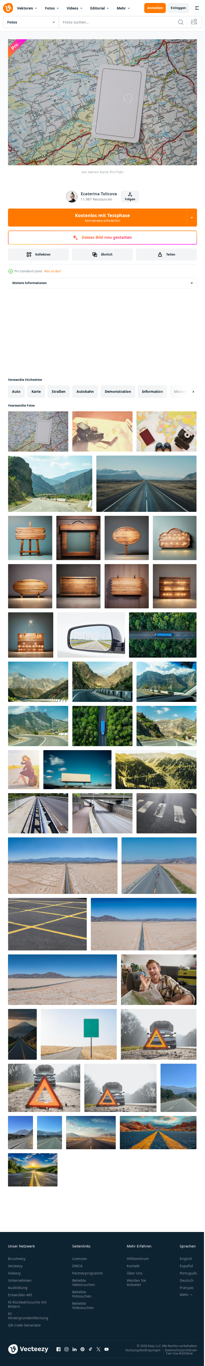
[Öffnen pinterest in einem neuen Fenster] (82, 1346)
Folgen (130, 199)
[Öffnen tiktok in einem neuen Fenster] (90, 1346)
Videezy (14, 1270)
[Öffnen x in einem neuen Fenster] (98, 1346)
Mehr (121, 8)
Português (184, 1270)
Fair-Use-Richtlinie (175, 1350)
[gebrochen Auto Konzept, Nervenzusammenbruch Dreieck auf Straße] (44, 1085)
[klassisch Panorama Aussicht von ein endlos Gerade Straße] (63, 863)
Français (183, 1285)
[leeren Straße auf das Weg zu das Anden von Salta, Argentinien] (178, 1085)
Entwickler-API (20, 1292)
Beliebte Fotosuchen (82, 1291)
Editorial (97, 8)
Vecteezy (15, 1263)
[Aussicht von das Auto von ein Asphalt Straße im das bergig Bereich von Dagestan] (50, 481)
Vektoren (25, 8)
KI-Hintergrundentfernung (28, 1313)
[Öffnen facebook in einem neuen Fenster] (58, 1346)
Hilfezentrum (138, 1256)
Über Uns (134, 1270)
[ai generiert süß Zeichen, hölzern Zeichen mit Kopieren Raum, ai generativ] (30, 535)
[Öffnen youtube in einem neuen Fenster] (106, 1346)
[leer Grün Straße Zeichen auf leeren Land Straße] (79, 1031)
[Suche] (181, 22)
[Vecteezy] (8, 8)
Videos (72, 8)
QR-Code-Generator (24, 1322)
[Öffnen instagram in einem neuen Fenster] (66, 1346)
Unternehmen (20, 1277)
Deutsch (183, 1277)
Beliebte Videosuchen (83, 1302)
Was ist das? (52, 271)
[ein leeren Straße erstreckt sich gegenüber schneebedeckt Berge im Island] (146, 481)
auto (16, 389)
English (182, 1256)
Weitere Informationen (29, 280)
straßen (59, 389)
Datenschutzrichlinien (177, 1347)
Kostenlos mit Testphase (102, 217)
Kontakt (133, 1263)
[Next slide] (185, 389)
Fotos (50, 8)
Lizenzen (79, 1256)
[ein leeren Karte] (38, 429)
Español (182, 1263)
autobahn (85, 389)
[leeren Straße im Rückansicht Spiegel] (91, 632)
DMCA (77, 1263)
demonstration (118, 389)
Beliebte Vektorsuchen (83, 1279)
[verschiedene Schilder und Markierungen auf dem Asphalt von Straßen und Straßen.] (38, 811)
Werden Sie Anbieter (136, 1279)
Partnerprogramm (87, 1270)
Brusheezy (17, 1256)
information (152, 389)
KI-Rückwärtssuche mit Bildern (27, 1301)
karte (36, 389)
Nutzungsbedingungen (139, 1347)
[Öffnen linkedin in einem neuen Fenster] (74, 1346)
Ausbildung (18, 1285)
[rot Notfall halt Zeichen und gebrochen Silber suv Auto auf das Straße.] (158, 1031)
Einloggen (178, 8)
